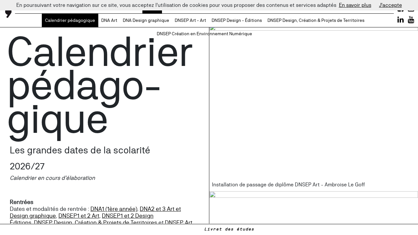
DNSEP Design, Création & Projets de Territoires (315, 20)
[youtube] (411, 19)
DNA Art (109, 20)
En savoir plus (355, 5)
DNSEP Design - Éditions (237, 20)
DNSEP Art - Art (190, 20)
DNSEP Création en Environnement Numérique (204, 33)
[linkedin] (400, 19)
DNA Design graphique (146, 20)
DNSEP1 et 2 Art (78, 215)
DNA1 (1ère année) (113, 208)
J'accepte (390, 5)
